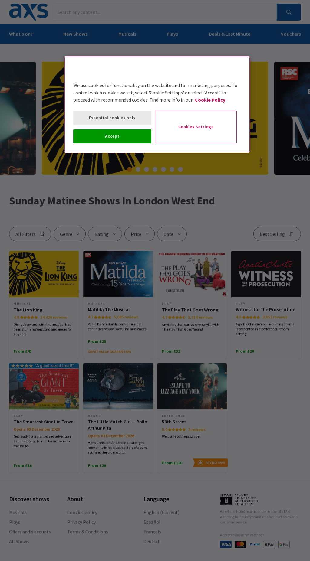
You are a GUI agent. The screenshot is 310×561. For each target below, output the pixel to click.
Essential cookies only (112, 117)
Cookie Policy (210, 100)
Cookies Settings (196, 126)
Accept (112, 136)
